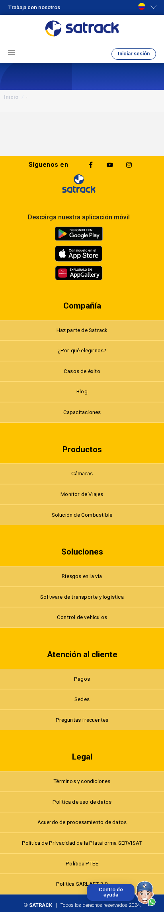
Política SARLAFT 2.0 (82, 884)
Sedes (82, 699)
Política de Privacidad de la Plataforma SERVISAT (82, 843)
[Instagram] (129, 164)
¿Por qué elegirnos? (82, 350)
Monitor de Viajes (82, 494)
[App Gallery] (79, 273)
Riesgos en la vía (82, 576)
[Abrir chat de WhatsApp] (145, 893)
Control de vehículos (82, 617)
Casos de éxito (82, 371)
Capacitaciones (82, 412)
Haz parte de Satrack (82, 330)
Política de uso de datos (82, 802)
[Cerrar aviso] (88, 885)
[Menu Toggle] (12, 52)
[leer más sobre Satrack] (79, 183)
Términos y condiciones (81, 781)
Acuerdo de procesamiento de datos (82, 822)
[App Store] (79, 254)
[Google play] (79, 234)
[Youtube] (109, 164)
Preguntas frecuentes (82, 720)
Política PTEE (82, 863)
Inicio (11, 97)
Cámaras (82, 473)
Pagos (82, 679)
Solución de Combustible (82, 515)
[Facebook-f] (90, 164)
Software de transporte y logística (82, 597)
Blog (82, 391)
